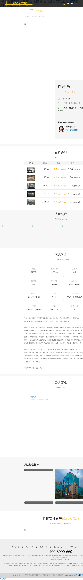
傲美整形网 (62, 563)
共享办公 (53, 11)
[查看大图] (3, 226)
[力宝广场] (25, 502)
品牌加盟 (46, 563)
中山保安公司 (58, 565)
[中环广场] (56, 502)
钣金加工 (14, 563)
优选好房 (25, 11)
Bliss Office (27, 16)
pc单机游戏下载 (27, 565)
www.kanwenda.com (15, 565)
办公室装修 (53, 563)
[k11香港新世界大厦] (25, 470)
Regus (41, 368)
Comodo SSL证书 (69, 565)
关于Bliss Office (75, 547)
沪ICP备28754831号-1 (71, 575)
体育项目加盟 (38, 563)
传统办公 (39, 11)
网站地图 (3, 579)
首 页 (13, 11)
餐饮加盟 (29, 563)
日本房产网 (22, 563)
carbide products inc (72, 563)
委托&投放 (67, 11)
